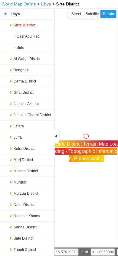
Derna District (25, 81)
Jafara (19, 126)
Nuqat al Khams (27, 216)
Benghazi (21, 70)
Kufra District (24, 149)
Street (76, 14)
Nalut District (24, 205)
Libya (46, 4)
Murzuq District (26, 193)
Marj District (23, 160)
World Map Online (19, 4)
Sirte (20, 47)
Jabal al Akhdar (26, 104)
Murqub (20, 182)
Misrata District (26, 171)
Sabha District (25, 227)
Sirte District (24, 25)
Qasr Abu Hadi (29, 36)
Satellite (92, 14)
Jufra (18, 137)
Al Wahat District (27, 59)
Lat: (86, 251)
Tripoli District (25, 250)
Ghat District (24, 92)
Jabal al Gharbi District (32, 115)
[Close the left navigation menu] (56, 136)
